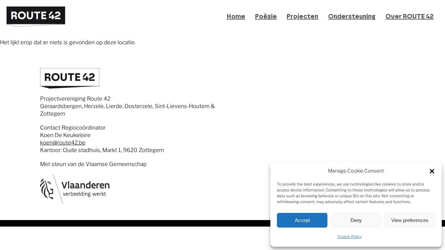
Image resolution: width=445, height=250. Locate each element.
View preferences (409, 220)
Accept (302, 220)
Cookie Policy (349, 236)
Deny (356, 220)
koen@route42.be (62, 142)
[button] (432, 171)
